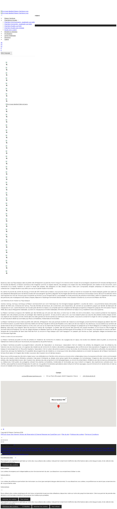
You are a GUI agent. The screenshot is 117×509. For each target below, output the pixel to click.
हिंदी (108, 448)
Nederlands (34, 450)
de (1, 42)
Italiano (24, 448)
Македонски (70, 448)
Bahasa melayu (79, 448)
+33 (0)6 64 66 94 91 (89, 376)
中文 (9, 452)
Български (91, 448)
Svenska (94, 450)
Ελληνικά (34, 448)
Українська (49, 450)
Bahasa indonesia (11, 450)
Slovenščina (111, 450)
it (1, 50)
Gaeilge (51, 448)
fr (1, 48)
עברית (19, 450)
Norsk (29, 450)
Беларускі (98, 448)
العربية (43, 448)
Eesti (39, 448)
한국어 (60, 450)
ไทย (44, 450)
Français (19, 448)
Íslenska (24, 450)
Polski (71, 450)
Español (14, 448)
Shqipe (104, 450)
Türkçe (41, 450)
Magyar (112, 448)
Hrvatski (3, 450)
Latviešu (62, 448)
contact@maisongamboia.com (32, 376)
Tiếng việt (76, 450)
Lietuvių (57, 448)
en (1, 44)
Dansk (30, 448)
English (9, 448)
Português (65, 450)
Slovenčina (4, 452)
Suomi (47, 448)
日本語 (55, 450)
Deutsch (3, 448)
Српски (99, 450)
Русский (82, 450)
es (1, 46)
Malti (86, 448)
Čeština (104, 448)
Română (88, 450)
